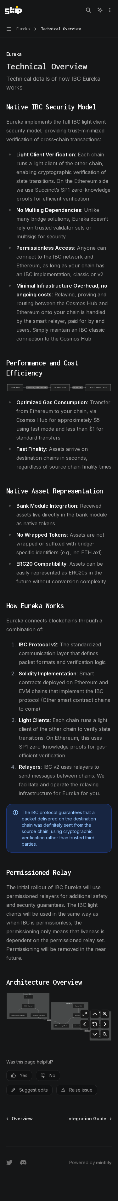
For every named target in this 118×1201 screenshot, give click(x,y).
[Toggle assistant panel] (100, 10)
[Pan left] (84, 1024)
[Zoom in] (104, 1014)
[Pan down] (94, 1034)
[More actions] (110, 10)
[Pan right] (104, 1024)
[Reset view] (94, 1024)
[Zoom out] (104, 1034)
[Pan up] (94, 1014)
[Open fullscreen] (84, 1014)
